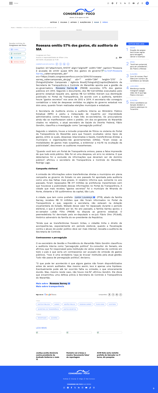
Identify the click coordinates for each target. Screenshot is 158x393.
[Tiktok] (138, 3)
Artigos (74, 22)
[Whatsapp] (108, 3)
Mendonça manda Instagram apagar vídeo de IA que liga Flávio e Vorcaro (138, 92)
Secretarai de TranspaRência (48, 309)
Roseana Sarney (65, 88)
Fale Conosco (90, 379)
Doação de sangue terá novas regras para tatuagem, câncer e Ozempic (137, 53)
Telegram (17, 58)
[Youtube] (134, 3)
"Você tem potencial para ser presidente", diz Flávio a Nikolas (138, 66)
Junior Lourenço (83, 197)
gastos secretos (70, 309)
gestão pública (69, 304)
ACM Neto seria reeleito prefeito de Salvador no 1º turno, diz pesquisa (108, 355)
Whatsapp (17, 53)
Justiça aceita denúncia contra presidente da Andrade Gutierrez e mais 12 (47, 356)
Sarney (57, 304)
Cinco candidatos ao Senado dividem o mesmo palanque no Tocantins (138, 106)
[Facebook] (116, 3)
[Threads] (142, 3)
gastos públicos (44, 304)
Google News (19, 62)
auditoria (112, 304)
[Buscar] (147, 3)
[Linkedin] (125, 3)
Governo (54, 318)
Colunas (63, 22)
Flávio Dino (100, 304)
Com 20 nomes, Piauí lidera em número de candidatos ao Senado (139, 78)
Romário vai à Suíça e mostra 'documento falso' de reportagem (77, 355)
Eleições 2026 (85, 22)
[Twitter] (121, 3)
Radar (96, 22)
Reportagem (42, 318)
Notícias (53, 22)
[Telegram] (112, 3)
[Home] (79, 12)
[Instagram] (129, 3)
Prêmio (105, 22)
